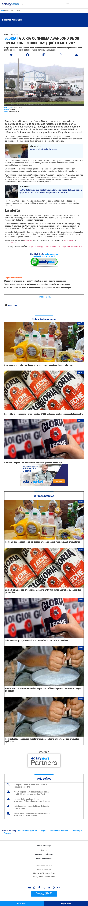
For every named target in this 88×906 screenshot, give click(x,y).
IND (19, 10)
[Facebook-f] (39, 887)
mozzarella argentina (27, 830)
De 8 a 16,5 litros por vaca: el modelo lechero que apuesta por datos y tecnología (37, 288)
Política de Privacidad (44, 859)
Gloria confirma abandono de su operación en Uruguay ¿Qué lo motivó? (41, 40)
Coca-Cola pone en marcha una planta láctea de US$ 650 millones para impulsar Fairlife (31, 793)
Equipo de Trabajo (44, 846)
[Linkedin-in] (49, 887)
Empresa (44, 850)
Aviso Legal (12, 305)
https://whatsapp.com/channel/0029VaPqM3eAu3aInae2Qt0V (55, 246)
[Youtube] (58, 887)
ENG (11, 10)
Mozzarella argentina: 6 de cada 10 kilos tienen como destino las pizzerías (35, 281)
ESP (2, 10)
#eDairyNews (10, 242)
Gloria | (11, 38)
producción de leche (59, 830)
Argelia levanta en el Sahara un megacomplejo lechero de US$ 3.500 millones (32, 814)
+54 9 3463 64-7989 (44, 869)
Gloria (48, 297)
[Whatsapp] (34, 887)
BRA (15, 10)
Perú (6, 35)
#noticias (28, 240)
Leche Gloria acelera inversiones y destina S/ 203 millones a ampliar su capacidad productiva (43, 414)
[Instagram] (53, 887)
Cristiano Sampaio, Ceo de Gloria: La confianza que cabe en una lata (33, 462)
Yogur (43, 830)
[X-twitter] (44, 887)
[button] (11, 54)
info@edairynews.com (44, 866)
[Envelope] (29, 887)
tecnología (77, 830)
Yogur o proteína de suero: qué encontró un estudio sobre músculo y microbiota (37, 284)
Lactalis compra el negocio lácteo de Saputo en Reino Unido (31, 807)
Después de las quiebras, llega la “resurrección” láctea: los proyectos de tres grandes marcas (31, 800)
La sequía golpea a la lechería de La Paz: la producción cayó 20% (30, 786)
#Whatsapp (68, 240)
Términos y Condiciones (44, 854)
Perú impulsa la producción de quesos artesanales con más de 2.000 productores (38, 365)
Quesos (7, 833)
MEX (6, 10)
